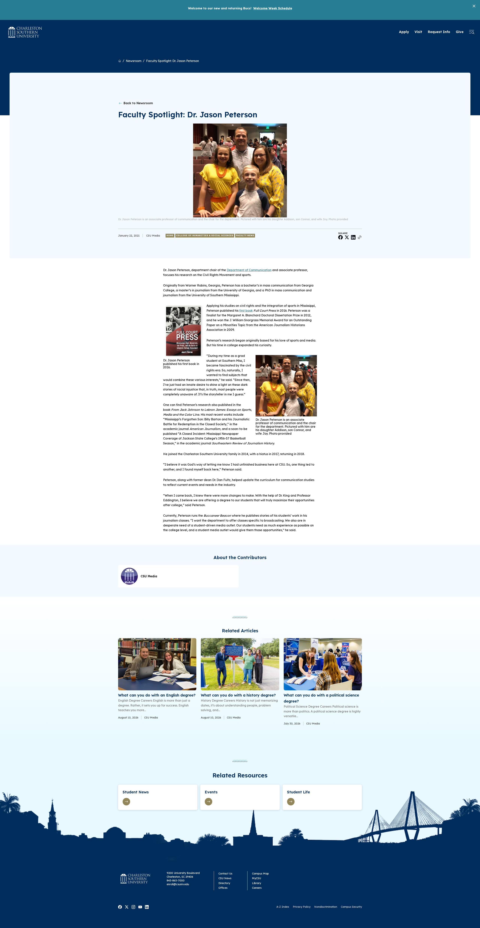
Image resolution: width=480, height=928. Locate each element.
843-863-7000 (175, 880)
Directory (224, 883)
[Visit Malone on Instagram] (133, 906)
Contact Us (225, 873)
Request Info (439, 32)
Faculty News (245, 235)
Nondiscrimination (325, 906)
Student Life (298, 792)
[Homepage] (25, 32)
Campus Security (351, 906)
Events (211, 792)
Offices (222, 888)
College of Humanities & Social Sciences (204, 235)
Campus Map (260, 873)
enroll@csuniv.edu (178, 884)
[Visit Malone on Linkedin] (147, 906)
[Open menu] (471, 32)
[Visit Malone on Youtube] (140, 906)
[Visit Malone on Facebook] (120, 906)
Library (256, 883)
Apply (404, 32)
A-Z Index (282, 906)
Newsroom (133, 60)
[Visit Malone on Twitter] (127, 906)
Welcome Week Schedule (272, 8)
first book (246, 310)
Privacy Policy (301, 906)
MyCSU (256, 878)
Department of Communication (249, 270)
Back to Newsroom (138, 103)
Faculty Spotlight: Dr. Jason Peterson (172, 60)
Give (460, 32)
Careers (257, 888)
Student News (136, 792)
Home (169, 235)
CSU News (224, 878)
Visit (418, 32)
